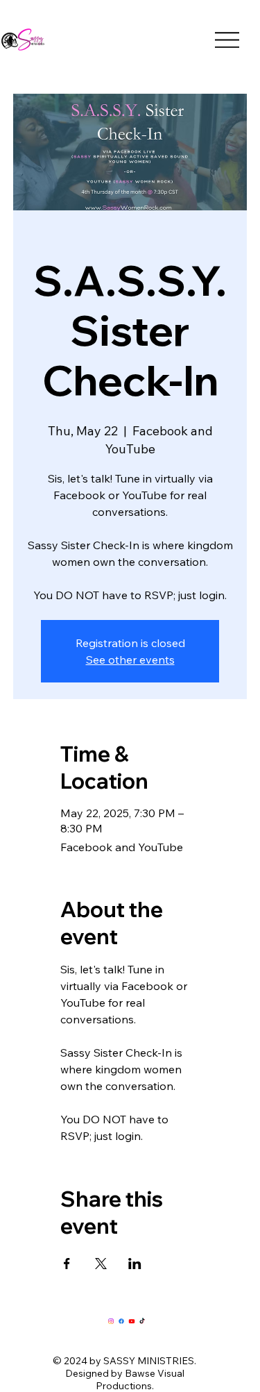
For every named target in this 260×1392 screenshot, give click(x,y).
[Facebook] (121, 1321)
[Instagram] (110, 1321)
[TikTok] (142, 1321)
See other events (130, 659)
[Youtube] (131, 1321)
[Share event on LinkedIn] (134, 1263)
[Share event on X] (100, 1263)
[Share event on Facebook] (66, 1263)
